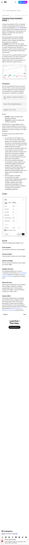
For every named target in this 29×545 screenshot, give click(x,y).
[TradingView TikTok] (23, 537)
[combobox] (14, 10)
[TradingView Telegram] (19, 537)
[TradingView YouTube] (9, 537)
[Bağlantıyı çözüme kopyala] (9, 20)
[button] (5, 15)
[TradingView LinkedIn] (16, 537)
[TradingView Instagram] (13, 537)
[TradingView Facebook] (6, 537)
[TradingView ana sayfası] (5, 2)
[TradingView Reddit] (26, 537)
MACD (17, 27)
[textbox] (15, 10)
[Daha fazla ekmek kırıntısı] (12, 15)
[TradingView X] (2, 537)
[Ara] (15, 2)
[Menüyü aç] (2, 2)
